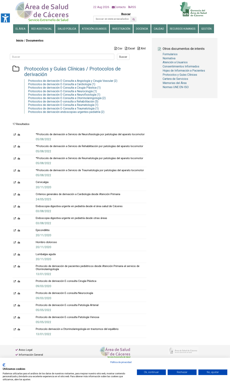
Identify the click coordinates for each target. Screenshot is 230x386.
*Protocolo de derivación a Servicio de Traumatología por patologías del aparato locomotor (90, 170)
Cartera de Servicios (175, 79)
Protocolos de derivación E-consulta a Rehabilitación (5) (63, 101)
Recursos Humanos (183, 28)
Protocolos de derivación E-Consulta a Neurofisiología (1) (64, 94)
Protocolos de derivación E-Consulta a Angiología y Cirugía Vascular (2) (72, 81)
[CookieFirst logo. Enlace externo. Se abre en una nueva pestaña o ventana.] (4, 365)
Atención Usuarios (94, 28)
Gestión (206, 28)
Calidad (159, 28)
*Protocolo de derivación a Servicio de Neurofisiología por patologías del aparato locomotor (90, 134)
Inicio (19, 40)
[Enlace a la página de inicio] (45, 11)
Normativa (169, 58)
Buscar (126, 14)
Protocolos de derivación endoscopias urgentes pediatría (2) (66, 112)
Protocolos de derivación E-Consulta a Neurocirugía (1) (62, 91)
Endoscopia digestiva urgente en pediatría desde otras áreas (71, 218)
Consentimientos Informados (181, 66)
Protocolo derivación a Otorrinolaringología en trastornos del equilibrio (77, 329)
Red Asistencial (41, 28)
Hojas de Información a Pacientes (184, 70)
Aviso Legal (25, 349)
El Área (21, 28)
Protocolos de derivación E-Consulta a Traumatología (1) (63, 108)
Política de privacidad (121, 362)
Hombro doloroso (46, 242)
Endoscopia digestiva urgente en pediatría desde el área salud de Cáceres (79, 206)
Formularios (170, 54)
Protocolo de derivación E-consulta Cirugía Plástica (66, 281)
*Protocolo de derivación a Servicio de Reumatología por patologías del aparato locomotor (89, 158)
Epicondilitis (43, 230)
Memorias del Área (175, 83)
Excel (131, 48)
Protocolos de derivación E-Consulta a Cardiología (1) (61, 84)
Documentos (34, 40)
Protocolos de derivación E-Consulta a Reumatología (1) (63, 105)
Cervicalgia (42, 182)
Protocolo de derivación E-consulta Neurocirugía (64, 293)
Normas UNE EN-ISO (176, 87)
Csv (119, 48)
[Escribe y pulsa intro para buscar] (134, 19)
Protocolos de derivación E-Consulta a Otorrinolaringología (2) (67, 98)
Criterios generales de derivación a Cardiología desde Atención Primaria (78, 194)
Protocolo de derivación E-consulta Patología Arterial (67, 305)
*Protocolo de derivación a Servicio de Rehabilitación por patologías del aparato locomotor (89, 146)
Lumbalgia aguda (46, 254)
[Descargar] (19, 134)
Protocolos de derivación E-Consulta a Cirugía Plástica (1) (64, 87)
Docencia (142, 28)
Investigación (121, 28)
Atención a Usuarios (175, 62)
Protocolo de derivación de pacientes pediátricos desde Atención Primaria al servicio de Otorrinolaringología (87, 267)
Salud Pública (67, 28)
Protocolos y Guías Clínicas (54, 69)
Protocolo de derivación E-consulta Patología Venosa (67, 317)
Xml (143, 48)
